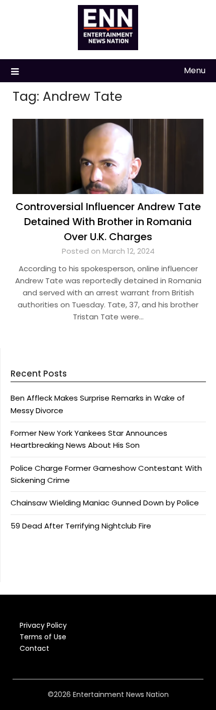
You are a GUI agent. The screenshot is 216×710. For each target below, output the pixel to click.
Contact (34, 648)
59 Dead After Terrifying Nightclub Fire (81, 525)
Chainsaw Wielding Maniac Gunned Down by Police (105, 502)
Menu (194, 70)
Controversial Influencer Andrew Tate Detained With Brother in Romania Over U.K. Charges (108, 222)
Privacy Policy (43, 625)
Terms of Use (43, 637)
